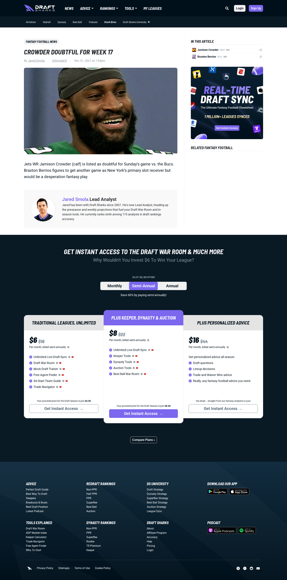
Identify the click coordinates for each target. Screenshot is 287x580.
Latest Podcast (35, 511)
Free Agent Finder (36, 545)
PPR (88, 498)
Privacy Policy (45, 568)
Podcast (93, 22)
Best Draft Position (37, 506)
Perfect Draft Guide (37, 489)
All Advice (31, 22)
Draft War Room (35, 528)
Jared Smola (36, 60)
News (69, 8)
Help (149, 541)
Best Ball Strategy (157, 502)
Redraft (47, 22)
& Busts (42, 502)
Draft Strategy (155, 489)
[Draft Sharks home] (39, 8)
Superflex (91, 502)
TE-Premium (93, 545)
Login (239, 8)
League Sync (154, 511)
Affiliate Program (157, 532)
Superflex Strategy (157, 498)
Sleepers (31, 498)
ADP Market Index (36, 532)
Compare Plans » (143, 440)
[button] (73, 357)
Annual (172, 286)
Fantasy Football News (41, 41)
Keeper (90, 550)
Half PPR (91, 493)
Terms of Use (82, 568)
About (150, 528)
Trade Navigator (35, 541)
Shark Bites (110, 22)
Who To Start (33, 550)
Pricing (151, 545)
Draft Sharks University (134, 22)
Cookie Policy (103, 568)
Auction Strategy (156, 506)
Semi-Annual (143, 286)
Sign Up (256, 8)
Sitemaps (63, 568)
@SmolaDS (59, 60)
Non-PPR (91, 489)
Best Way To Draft (36, 493)
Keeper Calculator (36, 537)
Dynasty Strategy (157, 493)
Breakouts (32, 502)
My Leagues (153, 8)
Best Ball (77, 22)
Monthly (114, 286)
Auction (90, 511)
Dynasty (62, 22)
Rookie (90, 541)
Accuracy (152, 537)
